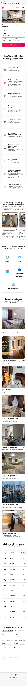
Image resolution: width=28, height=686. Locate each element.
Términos (16, 679)
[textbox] (7, 40)
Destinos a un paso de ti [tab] (7, 630)
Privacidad (10, 679)
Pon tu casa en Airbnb (18, 7)
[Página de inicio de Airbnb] (3, 7)
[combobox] (13, 35)
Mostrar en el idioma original (18, 3)
